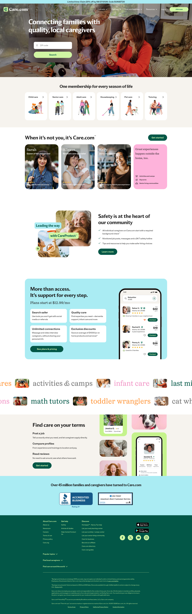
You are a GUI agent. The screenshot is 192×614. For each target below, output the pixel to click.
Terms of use (47, 536)
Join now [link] (179, 9)
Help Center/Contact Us (68, 533)
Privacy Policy (84, 607)
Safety (63, 525)
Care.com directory (88, 546)
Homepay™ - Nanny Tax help (92, 525)
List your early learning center (92, 528)
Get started (158, 137)
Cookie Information (118, 607)
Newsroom (47, 528)
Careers (46, 532)
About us (46, 525)
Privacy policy (48, 539)
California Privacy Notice (100, 607)
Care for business (88, 539)
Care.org (46, 543)
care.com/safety (113, 581)
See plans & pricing (47, 349)
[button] (50, 554)
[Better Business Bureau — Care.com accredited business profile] (76, 499)
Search (53, 54)
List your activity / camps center (93, 532)
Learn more (108, 251)
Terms (57, 587)
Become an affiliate (88, 543)
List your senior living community (93, 536)
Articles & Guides (67, 528)
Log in (163, 9)
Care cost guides (88, 550)
